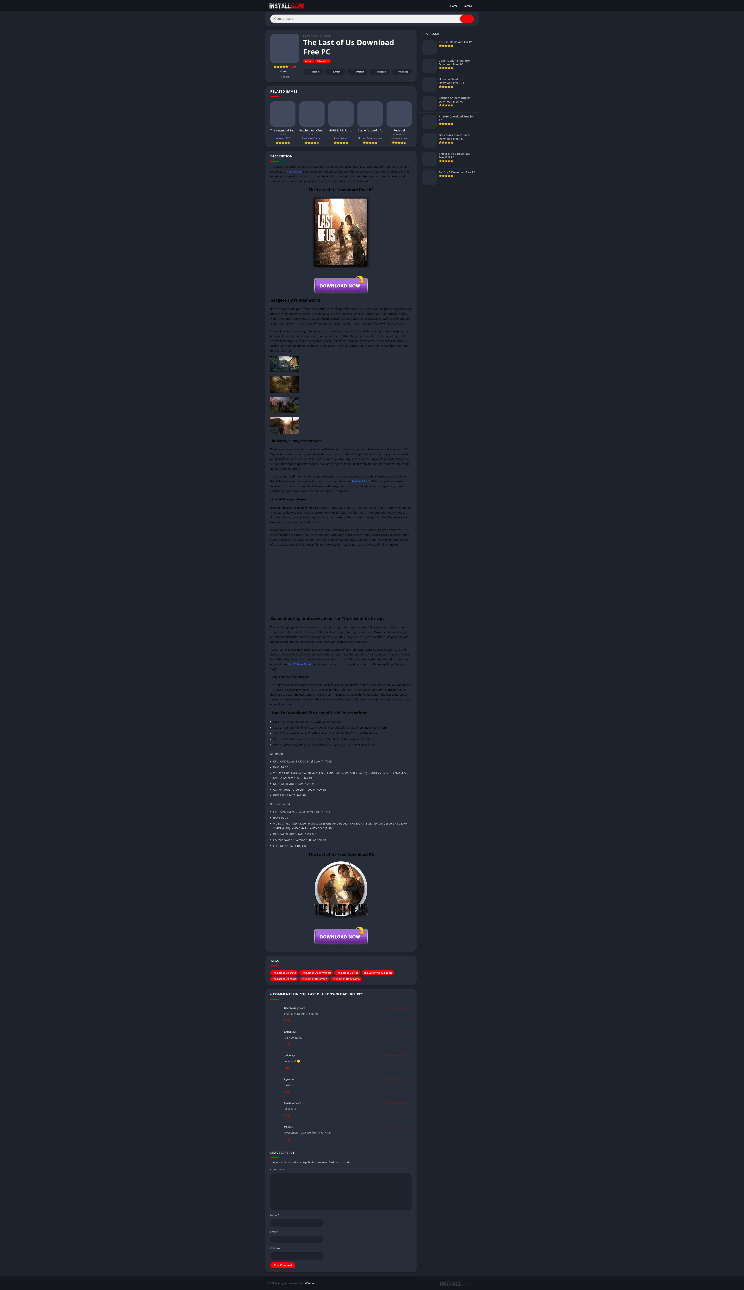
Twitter (336, 71)
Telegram (381, 71)
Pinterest (359, 71)
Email (274, 1232)
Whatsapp (403, 71)
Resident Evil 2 (361, 481)
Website (275, 1248)
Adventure (323, 61)
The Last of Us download (316, 972)
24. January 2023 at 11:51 (398, 1055)
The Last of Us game (284, 979)
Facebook (315, 71)
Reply (287, 1020)
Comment (277, 1169)
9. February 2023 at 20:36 (398, 1102)
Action (327, 36)
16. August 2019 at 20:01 (398, 1031)
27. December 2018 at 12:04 (396, 1007)
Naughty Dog (294, 171)
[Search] (467, 19)
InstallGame (307, 1283)
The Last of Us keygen (314, 979)
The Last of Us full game (378, 972)
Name (274, 1215)
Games (467, 6)
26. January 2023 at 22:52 (398, 1079)
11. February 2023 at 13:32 (397, 1126)
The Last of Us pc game (346, 979)
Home (453, 6)
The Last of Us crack (284, 972)
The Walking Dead (299, 664)
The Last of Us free (347, 972)
